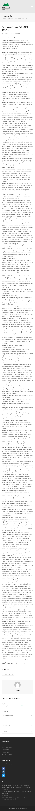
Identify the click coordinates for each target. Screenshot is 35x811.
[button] (32, 6)
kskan (18, 690)
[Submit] (31, 732)
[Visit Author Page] (17, 684)
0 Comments (16, 33)
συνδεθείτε (21, 706)
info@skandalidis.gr (8, 755)
